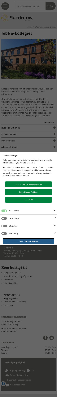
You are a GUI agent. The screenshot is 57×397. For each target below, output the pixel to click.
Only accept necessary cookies (28, 184)
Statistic (13, 226)
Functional (14, 218)
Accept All (28, 200)
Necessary (14, 211)
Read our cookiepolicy (28, 241)
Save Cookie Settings (28, 192)
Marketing (13, 233)
